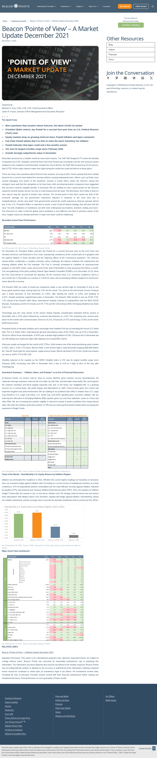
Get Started (125, 6)
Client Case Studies (63, 708)
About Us (92, 6)
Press (111, 60)
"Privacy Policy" (112, 753)
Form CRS (9, 714)
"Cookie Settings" (130, 753)
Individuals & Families (45, 6)
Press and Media (61, 696)
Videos (112, 50)
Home (5, 21)
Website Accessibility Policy (15, 734)
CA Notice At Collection (14, 730)
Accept (154, 748)
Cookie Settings (145, 748)
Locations (106, 6)
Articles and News (62, 700)
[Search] (152, 6)
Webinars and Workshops (65, 716)
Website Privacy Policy (13, 726)
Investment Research (13, 698)
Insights (79, 6)
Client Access (140, 6)
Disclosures (9, 710)
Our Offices (110, 696)
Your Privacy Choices (13, 722)
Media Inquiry (111, 700)
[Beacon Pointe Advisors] (15, 5)
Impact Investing (11, 702)
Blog (111, 45)
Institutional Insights (18, 21)
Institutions (65, 6)
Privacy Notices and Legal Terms (17, 718)
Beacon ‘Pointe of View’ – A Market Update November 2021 (28, 652)
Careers (8, 706)
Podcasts (113, 55)
